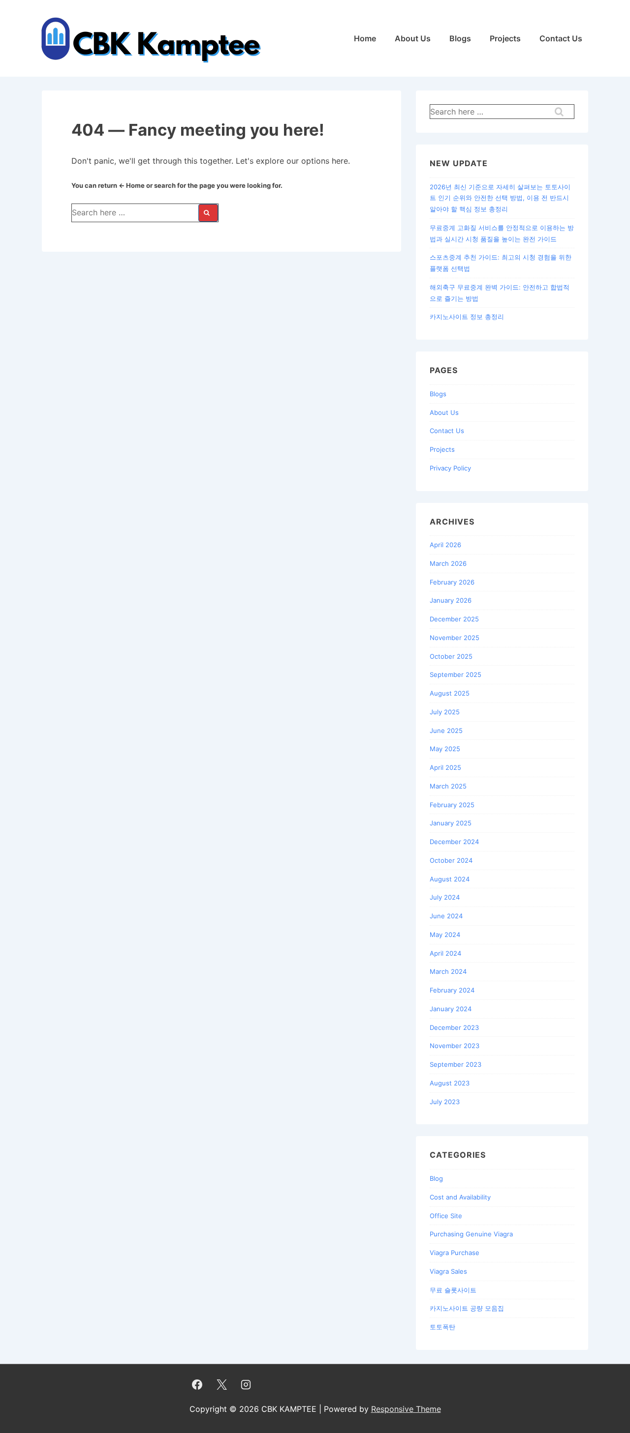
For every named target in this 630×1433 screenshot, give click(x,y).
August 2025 (450, 693)
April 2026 (445, 545)
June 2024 (446, 916)
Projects (505, 38)
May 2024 (445, 934)
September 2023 (455, 1064)
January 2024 (451, 1009)
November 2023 (454, 1046)
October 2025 (451, 656)
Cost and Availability (460, 1197)
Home (365, 38)
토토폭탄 (442, 1327)
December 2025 (454, 619)
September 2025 (455, 674)
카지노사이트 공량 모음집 (467, 1308)
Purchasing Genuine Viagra (471, 1234)
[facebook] (197, 1384)
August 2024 (450, 879)
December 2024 (454, 842)
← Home (132, 185)
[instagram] (246, 1384)
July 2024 (445, 897)
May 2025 (445, 749)
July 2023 (445, 1102)
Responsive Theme (406, 1409)
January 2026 (451, 600)
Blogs (460, 38)
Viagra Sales (448, 1271)
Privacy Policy (450, 468)
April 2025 (445, 767)
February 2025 (452, 805)
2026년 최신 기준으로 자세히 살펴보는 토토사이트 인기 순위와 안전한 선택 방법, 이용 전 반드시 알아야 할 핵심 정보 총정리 (500, 198)
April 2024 (445, 953)
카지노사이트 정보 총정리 (467, 317)
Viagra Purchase (454, 1253)
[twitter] (221, 1384)
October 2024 (451, 860)
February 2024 (452, 990)
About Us (413, 38)
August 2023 (450, 1083)
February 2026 (452, 582)
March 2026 (448, 563)
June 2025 (446, 730)
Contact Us (560, 38)
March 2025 (448, 786)
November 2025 (454, 638)
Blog (436, 1178)
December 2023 (454, 1027)
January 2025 (451, 823)
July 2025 (445, 712)
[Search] (208, 213)
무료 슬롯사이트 (453, 1290)
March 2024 (448, 971)
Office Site (446, 1216)
